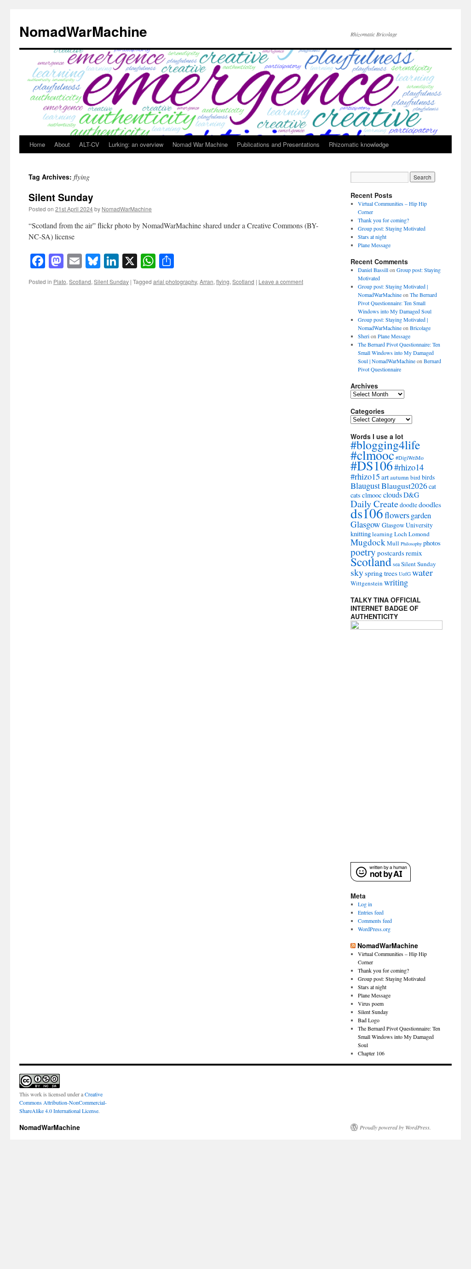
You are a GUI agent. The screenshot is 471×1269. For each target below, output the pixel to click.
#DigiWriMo (410, 457)
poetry (363, 551)
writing (396, 582)
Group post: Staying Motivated (391, 228)
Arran (206, 281)
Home (37, 144)
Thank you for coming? (383, 220)
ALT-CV (89, 144)
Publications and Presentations (278, 144)
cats (355, 495)
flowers (397, 515)
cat (432, 486)
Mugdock (367, 542)
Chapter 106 (371, 1053)
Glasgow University (407, 525)
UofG (405, 573)
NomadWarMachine (83, 31)
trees (390, 573)
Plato (59, 281)
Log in (365, 904)
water (422, 572)
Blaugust (365, 485)
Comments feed (375, 920)
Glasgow (365, 524)
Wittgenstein (366, 583)
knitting (360, 533)
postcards (390, 552)
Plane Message (374, 245)
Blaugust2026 (404, 485)
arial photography (175, 281)
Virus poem (371, 1003)
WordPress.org (374, 929)
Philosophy (411, 543)
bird (415, 477)
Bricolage (420, 327)
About (62, 144)
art (385, 476)
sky (356, 572)
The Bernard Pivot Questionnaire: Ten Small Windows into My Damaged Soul (397, 303)
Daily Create (374, 503)
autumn (399, 477)
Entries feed (371, 912)
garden (421, 515)
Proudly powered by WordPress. (395, 1127)
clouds (392, 495)
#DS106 (371, 465)
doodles (430, 504)
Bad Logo (368, 1020)
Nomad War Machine (200, 144)
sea (396, 564)
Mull (393, 543)
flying (223, 281)
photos (432, 542)
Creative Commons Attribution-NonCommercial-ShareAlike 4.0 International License (63, 1102)
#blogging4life (385, 444)
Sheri (363, 336)
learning (382, 534)
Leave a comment (280, 281)
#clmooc (372, 455)
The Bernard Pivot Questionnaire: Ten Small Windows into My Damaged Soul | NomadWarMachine (399, 353)
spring (374, 573)
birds (428, 477)
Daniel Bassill (373, 269)
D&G (411, 494)
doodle (408, 504)
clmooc (372, 494)
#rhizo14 (409, 467)
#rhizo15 (365, 476)
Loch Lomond (412, 534)
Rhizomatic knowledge (359, 144)
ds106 (366, 513)
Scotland (80, 281)
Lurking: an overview (136, 144)
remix (414, 552)
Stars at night (372, 236)
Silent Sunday (61, 197)
